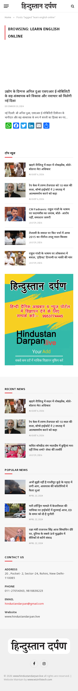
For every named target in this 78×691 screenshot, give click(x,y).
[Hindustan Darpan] (39, 6)
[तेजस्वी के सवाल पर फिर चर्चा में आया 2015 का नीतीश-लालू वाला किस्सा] (15, 238)
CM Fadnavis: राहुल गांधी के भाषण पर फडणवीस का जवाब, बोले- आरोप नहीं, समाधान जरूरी (49, 213)
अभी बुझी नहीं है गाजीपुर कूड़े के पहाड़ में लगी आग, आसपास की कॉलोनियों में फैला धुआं (50, 486)
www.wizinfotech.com (39, 679)
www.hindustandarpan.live (28, 676)
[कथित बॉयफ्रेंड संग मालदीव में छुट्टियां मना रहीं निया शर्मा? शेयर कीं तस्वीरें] (15, 450)
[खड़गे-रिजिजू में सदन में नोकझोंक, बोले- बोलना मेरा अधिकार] (15, 170)
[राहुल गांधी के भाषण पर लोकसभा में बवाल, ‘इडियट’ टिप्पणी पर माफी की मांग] (15, 258)
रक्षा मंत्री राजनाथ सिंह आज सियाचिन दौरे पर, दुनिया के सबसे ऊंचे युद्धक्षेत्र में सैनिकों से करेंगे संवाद (51, 533)
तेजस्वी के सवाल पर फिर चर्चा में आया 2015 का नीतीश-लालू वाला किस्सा (49, 235)
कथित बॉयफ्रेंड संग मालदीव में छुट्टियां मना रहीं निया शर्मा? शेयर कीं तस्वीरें (51, 447)
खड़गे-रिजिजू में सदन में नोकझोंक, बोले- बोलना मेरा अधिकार (50, 167)
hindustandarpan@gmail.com (24, 603)
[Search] (72, 6)
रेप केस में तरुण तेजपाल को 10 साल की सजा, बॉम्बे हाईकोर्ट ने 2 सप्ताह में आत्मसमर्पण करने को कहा (50, 189)
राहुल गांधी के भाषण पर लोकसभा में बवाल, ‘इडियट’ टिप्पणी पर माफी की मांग (50, 255)
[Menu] (6, 6)
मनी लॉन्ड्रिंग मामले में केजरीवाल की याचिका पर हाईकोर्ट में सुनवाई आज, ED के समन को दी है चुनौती (50, 510)
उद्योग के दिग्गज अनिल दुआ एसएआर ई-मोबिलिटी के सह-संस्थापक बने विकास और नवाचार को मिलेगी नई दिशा (38, 96)
